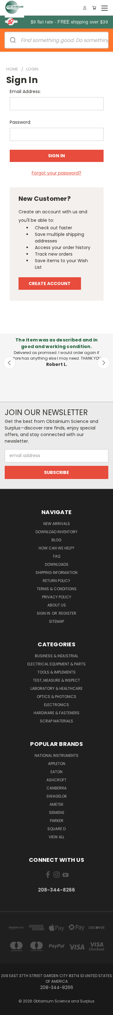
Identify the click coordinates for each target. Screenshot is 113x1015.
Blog (56, 540)
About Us (56, 605)
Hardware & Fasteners (56, 713)
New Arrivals (56, 523)
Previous (9, 363)
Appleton (56, 763)
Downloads (56, 564)
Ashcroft (56, 780)
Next (103, 363)
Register (67, 613)
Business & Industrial (56, 655)
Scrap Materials (56, 721)
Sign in (44, 613)
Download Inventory (56, 531)
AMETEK (56, 804)
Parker (56, 820)
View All (56, 837)
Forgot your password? (56, 173)
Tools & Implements (56, 672)
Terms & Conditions (57, 588)
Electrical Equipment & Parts (56, 664)
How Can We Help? (56, 548)
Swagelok (56, 796)
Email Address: (25, 91)
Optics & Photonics (56, 696)
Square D (56, 828)
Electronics (56, 704)
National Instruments (56, 755)
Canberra (56, 788)
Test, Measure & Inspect (56, 680)
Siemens (56, 812)
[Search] (13, 40)
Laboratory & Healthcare (56, 688)
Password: (20, 122)
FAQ (56, 556)
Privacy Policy (56, 597)
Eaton (56, 771)
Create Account (50, 283)
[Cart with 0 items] (94, 8)
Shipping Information (56, 572)
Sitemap (56, 621)
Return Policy (56, 580)
